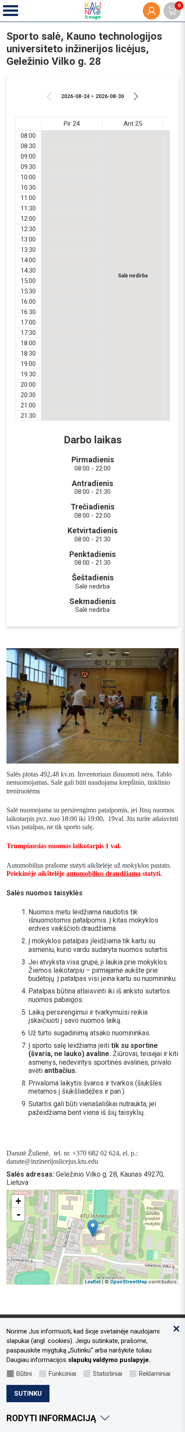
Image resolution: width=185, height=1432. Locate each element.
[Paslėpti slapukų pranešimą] (176, 1328)
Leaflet (93, 1282)
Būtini (24, 1374)
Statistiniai (107, 1374)
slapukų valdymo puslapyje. (109, 1360)
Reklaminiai (154, 1374)
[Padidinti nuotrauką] (92, 706)
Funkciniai (62, 1374)
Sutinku (28, 1393)
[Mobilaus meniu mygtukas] (11, 11)
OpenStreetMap (128, 1282)
